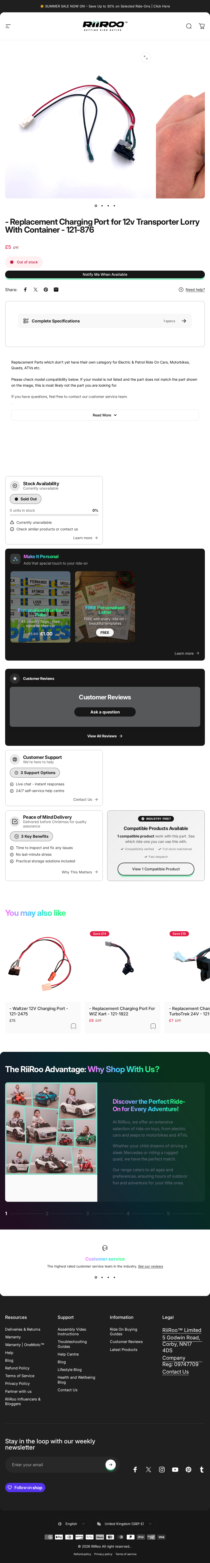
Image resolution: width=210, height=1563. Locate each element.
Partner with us (18, 1391)
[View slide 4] (114, 1277)
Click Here (161, 6)
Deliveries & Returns (22, 1329)
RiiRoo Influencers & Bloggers (22, 1401)
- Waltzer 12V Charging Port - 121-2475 (38, 1011)
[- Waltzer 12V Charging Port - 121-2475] (43, 964)
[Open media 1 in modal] (146, 57)
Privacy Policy (17, 1383)
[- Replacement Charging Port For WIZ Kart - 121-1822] (122, 964)
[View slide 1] (96, 1277)
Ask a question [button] (105, 711)
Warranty (13, 1337)
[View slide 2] (102, 1277)
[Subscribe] (111, 1465)
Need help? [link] (195, 289)
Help (9, 1352)
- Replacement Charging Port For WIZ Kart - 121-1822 (122, 1011)
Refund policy (82, 1554)
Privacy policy (103, 1554)
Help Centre (68, 1354)
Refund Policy (17, 1368)
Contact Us (68, 1390)
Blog (9, 1360)
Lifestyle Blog (70, 1369)
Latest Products (124, 1349)
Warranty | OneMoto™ (24, 1344)
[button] (40, 607)
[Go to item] (96, 206)
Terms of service (126, 1554)
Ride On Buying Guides (123, 1331)
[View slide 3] (108, 1277)
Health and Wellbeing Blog (76, 1379)
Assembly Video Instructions (72, 1331)
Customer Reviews (126, 1341)
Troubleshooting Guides (72, 1344)
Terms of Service (19, 1376)
